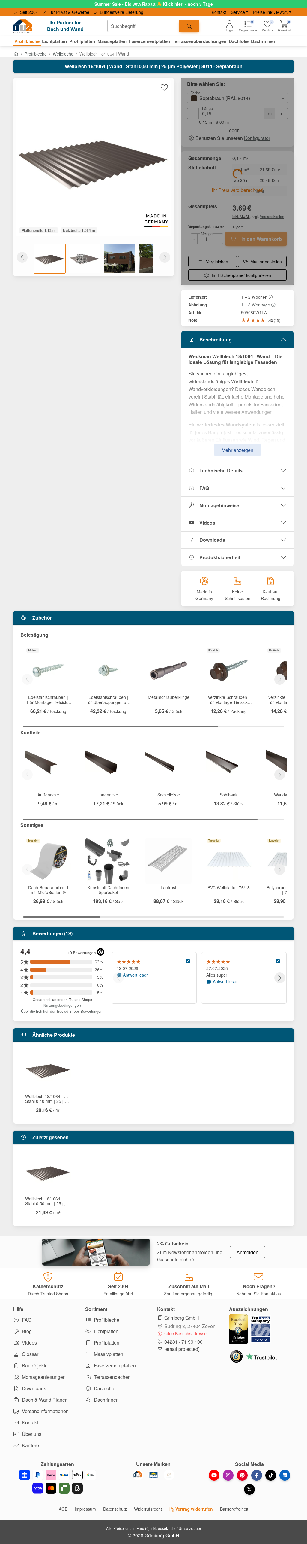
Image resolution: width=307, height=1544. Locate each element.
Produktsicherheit (219, 557)
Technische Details (221, 470)
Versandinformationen (45, 1411)
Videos (207, 522)
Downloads (212, 539)
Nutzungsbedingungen (62, 1005)
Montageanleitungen (43, 1376)
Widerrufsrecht (148, 1509)
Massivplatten (108, 1354)
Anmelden (247, 1252)
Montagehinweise (219, 505)
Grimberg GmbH (181, 1317)
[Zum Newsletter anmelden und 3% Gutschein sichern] (96, 1252)
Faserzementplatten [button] (149, 41)
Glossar (29, 1354)
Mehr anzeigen (237, 450)
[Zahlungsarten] (57, 1482)
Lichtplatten (105, 1331)
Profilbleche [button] (27, 41)
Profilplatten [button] (82, 41)
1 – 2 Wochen (254, 297)
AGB (63, 1509)
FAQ (204, 487)
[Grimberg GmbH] (169, 1475)
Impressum (85, 1509)
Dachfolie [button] (239, 41)
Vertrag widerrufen (193, 1509)
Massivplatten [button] (112, 41)
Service (238, 12)
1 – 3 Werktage (255, 305)
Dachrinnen (106, 1399)
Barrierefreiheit (234, 1509)
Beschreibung (215, 339)
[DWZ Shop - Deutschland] (138, 1475)
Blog (26, 1331)
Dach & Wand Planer (44, 1399)
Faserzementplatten (114, 1365)
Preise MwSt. (270, 12)
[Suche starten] (189, 26)
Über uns (31, 1433)
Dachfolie (103, 1388)
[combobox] (143, 26)
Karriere (30, 1445)
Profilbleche (36, 54)
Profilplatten (106, 1342)
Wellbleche (63, 54)
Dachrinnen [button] (263, 41)
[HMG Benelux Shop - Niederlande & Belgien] (153, 1475)
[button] (284, 26)
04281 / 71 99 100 (183, 1341)
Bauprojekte (34, 1365)
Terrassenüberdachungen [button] (199, 41)
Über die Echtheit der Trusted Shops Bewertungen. (62, 1011)
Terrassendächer (111, 1376)
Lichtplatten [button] (54, 41)
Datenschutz (115, 1509)
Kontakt (219, 12)
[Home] (16, 54)
